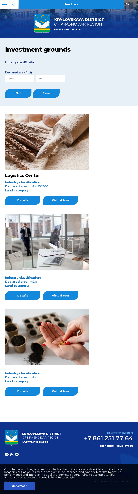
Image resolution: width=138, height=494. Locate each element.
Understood (19, 486)
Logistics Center (22, 175)
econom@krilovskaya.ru (116, 446)
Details (22, 200)
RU (134, 4)
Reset (46, 93)
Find (18, 93)
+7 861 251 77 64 (108, 438)
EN (127, 4)
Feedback (71, 4)
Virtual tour (61, 200)
